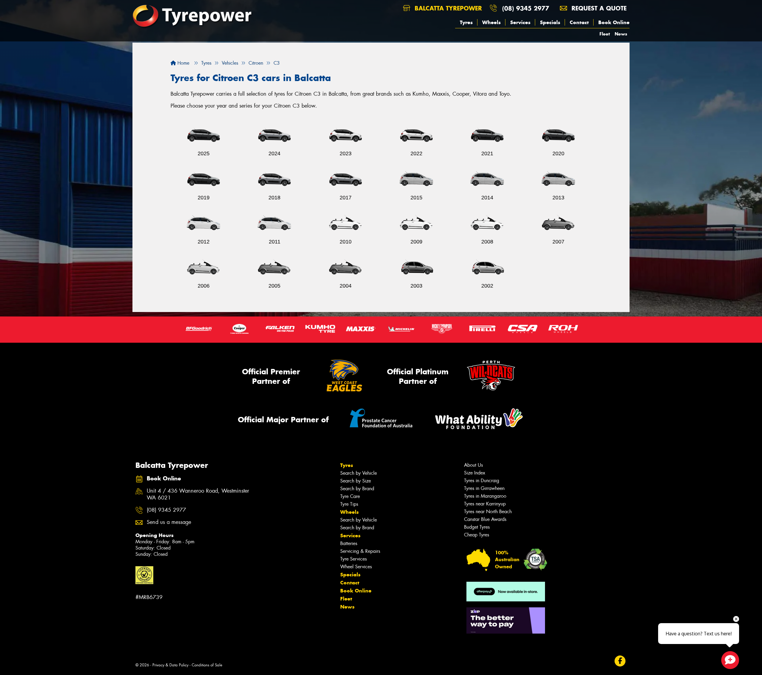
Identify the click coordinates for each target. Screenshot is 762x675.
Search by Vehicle (358, 473)
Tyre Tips (349, 504)
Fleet (604, 34)
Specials (550, 22)
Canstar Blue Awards (485, 519)
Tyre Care (350, 496)
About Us (473, 465)
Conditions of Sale (207, 665)
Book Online (614, 22)
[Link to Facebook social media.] (620, 660)
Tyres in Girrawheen (484, 488)
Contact (579, 22)
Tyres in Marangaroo (485, 496)
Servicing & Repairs (360, 551)
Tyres (466, 22)
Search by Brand (357, 488)
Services (520, 22)
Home (182, 63)
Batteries (348, 543)
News (621, 34)
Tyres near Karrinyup (485, 504)
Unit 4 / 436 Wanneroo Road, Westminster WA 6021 (198, 494)
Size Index (474, 473)
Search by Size (355, 481)
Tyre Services (353, 559)
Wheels (491, 22)
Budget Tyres (477, 527)
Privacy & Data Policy (170, 665)
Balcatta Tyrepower (447, 8)
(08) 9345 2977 (525, 8)
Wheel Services (356, 567)
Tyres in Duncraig (481, 480)
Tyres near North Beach (488, 511)
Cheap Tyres (476, 535)
